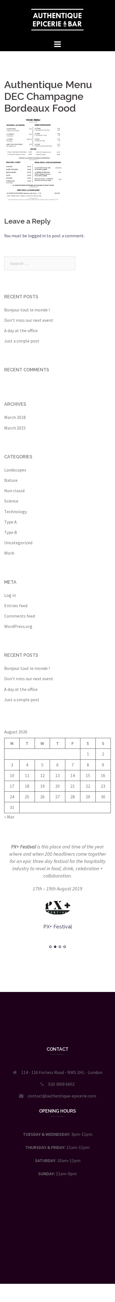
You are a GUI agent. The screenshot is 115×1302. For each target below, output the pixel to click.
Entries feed (15, 605)
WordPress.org (18, 626)
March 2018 (15, 417)
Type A (10, 522)
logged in (37, 235)
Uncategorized (18, 542)
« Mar (9, 817)
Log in (10, 595)
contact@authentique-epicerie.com (62, 1096)
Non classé (14, 490)
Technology (15, 511)
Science (11, 501)
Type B (10, 532)
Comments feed (19, 616)
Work (9, 553)
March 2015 (15, 428)
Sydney (88, 1265)
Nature (11, 480)
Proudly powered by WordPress (33, 1265)
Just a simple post (21, 341)
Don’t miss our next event (28, 320)
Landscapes (15, 470)
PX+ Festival (23, 846)
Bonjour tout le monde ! (27, 310)
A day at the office (21, 330)
